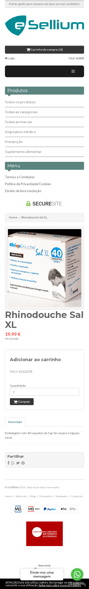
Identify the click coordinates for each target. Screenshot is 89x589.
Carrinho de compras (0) (46, 49)
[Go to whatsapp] (77, 574)
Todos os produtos (20, 102)
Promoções (45, 496)
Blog (33, 496)
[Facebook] (8, 463)
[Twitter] (18, 463)
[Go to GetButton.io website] (77, 584)
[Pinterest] (23, 463)
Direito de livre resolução (23, 191)
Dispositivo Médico (20, 132)
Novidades (62, 496)
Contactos (77, 496)
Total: (76, 58)
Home (13, 217)
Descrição (15, 422)
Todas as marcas (18, 122)
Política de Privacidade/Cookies (28, 184)
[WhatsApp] (13, 463)
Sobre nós (21, 496)
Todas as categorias (21, 112)
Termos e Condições (20, 177)
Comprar (23, 401)
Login (11, 58)
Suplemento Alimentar (23, 152)
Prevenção (14, 142)
